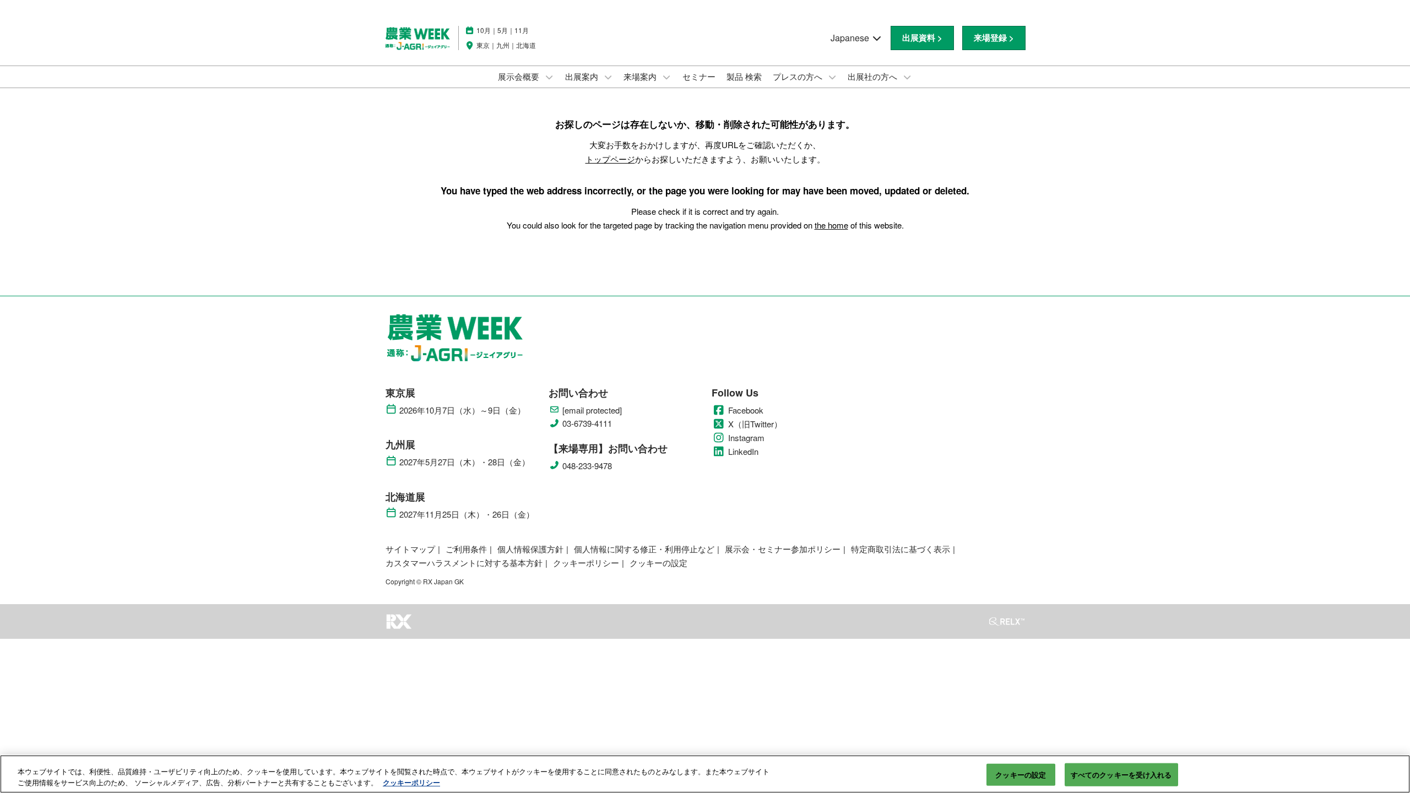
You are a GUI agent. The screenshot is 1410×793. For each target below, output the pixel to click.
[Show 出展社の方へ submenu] (907, 77)
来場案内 (641, 76)
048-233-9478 (587, 465)
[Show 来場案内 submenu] (666, 77)
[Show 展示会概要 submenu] (549, 77)
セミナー (698, 76)
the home (831, 225)
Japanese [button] (851, 37)
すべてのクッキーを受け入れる (1121, 774)
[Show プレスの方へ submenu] (832, 77)
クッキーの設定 (1020, 774)
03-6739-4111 (587, 423)
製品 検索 (744, 76)
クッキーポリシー (411, 781)
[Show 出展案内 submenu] (608, 77)
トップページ (610, 159)
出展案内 (582, 76)
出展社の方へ (873, 76)
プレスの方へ (799, 76)
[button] (922, 38)
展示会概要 (519, 76)
